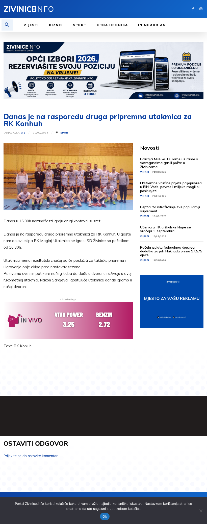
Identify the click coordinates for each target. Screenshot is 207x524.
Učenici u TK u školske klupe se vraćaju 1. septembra (165, 229)
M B (22, 133)
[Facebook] (193, 9)
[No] (200, 510)
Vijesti (144, 172)
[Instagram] (200, 9)
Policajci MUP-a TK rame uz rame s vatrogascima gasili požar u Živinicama (169, 163)
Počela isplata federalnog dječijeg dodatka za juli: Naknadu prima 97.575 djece (171, 251)
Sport (65, 133)
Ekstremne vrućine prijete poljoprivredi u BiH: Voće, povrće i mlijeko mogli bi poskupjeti (171, 187)
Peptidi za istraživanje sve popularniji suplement (170, 209)
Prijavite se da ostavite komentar (31, 456)
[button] (7, 25)
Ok (104, 516)
